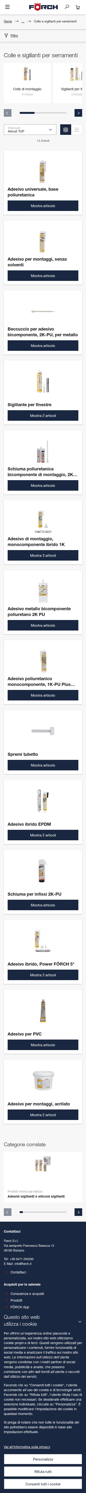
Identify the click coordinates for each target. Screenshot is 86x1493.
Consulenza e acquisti (27, 1294)
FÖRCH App (20, 1307)
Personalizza (43, 1459)
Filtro (14, 35)
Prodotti (16, 1300)
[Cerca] (68, 6)
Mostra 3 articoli (43, 555)
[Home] (43, 7)
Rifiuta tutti (43, 1471)
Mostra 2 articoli (43, 415)
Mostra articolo (43, 206)
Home (8, 21)
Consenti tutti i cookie (43, 1484)
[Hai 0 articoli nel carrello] (77, 7)
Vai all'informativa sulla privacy (27, 1447)
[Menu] (7, 7)
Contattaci (18, 1272)
